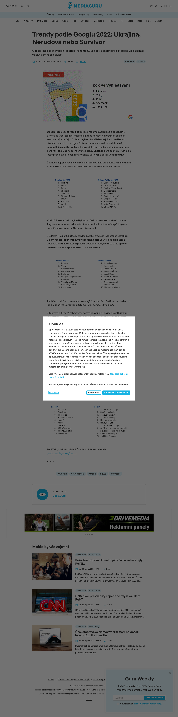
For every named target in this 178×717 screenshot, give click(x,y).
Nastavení (54, 392)
